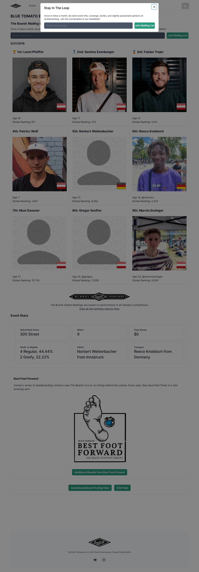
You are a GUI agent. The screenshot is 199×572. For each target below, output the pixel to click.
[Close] (154, 6)
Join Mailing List (144, 25)
